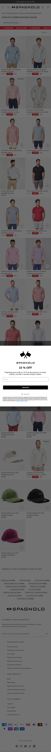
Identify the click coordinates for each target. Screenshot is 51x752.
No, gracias (25, 394)
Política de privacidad (19, 400)
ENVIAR (25, 387)
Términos (26, 400)
